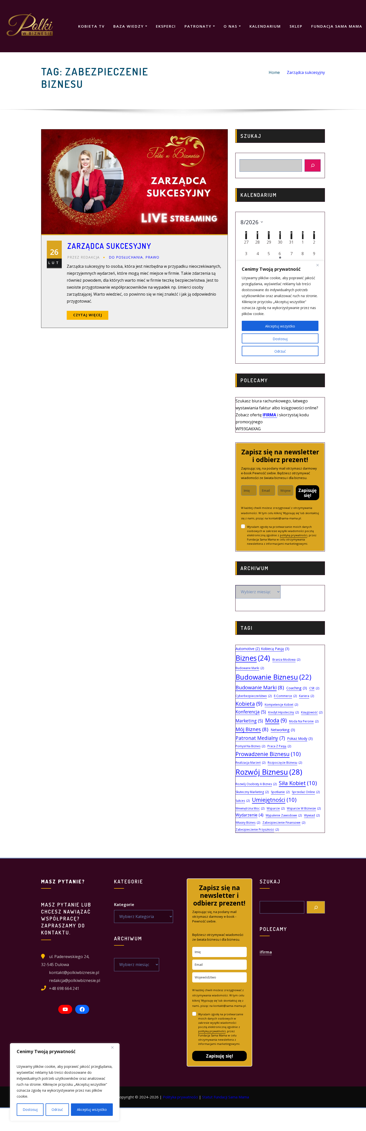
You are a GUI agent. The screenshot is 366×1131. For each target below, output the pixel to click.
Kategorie (124, 904)
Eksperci (166, 26)
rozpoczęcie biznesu (285, 762)
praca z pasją (279, 746)
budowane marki (250, 668)
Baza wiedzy (129, 26)
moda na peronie (303, 721)
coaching (296, 688)
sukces (243, 801)
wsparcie (276, 808)
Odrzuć (57, 1109)
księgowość (311, 712)
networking (283, 729)
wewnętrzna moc (250, 808)
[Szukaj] (313, 165)
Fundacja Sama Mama (336, 26)
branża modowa (286, 659)
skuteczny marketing (252, 792)
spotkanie (280, 792)
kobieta (249, 703)
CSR (314, 688)
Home (274, 72)
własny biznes (248, 822)
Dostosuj (30, 1109)
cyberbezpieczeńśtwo (254, 696)
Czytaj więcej (87, 315)
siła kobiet (298, 783)
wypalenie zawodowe (284, 815)
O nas (231, 26)
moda (276, 720)
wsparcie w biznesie (304, 808)
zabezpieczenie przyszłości (257, 829)
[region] (65, 1082)
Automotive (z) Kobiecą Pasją (262, 648)
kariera (306, 696)
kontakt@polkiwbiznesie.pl (74, 972)
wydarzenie (249, 815)
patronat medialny (260, 738)
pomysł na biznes (250, 746)
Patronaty (198, 26)
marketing (249, 721)
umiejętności (274, 799)
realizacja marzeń (250, 762)
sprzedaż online (306, 792)
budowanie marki (260, 687)
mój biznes (252, 729)
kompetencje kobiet (281, 704)
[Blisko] (114, 1047)
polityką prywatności (293, 535)
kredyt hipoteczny (283, 712)
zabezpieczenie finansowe (283, 822)
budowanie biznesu (273, 677)
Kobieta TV (91, 26)
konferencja (251, 712)
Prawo (152, 257)
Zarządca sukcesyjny (306, 72)
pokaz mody (300, 738)
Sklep (296, 26)
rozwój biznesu (269, 772)
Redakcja (83, 257)
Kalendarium (265, 26)
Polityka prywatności (180, 1096)
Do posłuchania (126, 257)
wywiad (312, 815)
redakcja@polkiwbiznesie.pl (74, 980)
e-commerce (285, 696)
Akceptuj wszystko (92, 1109)
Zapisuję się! (307, 492)
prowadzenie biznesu (268, 753)
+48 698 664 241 (64, 988)
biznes (253, 658)
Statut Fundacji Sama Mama (225, 1096)
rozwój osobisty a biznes (256, 784)
